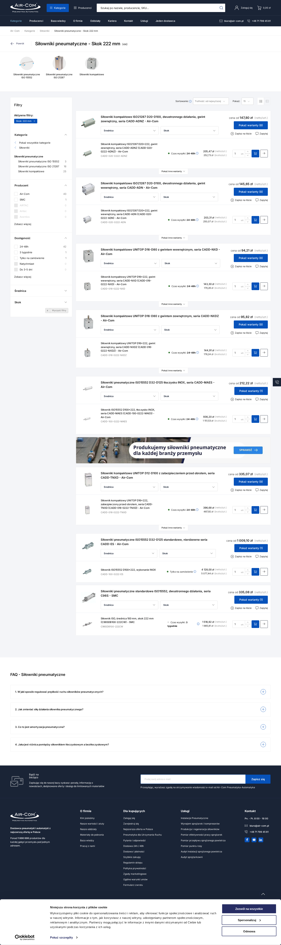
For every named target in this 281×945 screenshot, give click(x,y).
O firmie (78, 20)
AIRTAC (43, 205)
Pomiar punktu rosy (191, 846)
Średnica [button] (20, 290)
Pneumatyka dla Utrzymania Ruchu (142, 834)
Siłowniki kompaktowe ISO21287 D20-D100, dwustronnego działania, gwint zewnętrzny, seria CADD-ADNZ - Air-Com (153, 119)
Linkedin (260, 839)
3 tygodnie (43, 252)
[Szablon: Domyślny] (260, 101)
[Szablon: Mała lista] (267, 101)
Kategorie (60, 7)
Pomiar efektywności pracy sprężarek (201, 834)
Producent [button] (21, 185)
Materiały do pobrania (92, 834)
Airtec (43, 211)
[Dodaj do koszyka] (255, 153)
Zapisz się (258, 779)
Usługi (144, 20)
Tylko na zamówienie (43, 258)
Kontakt (128, 20)
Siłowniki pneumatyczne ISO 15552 (42, 161)
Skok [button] (18, 302)
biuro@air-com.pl (234, 20)
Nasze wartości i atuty (92, 823)
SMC (43, 199)
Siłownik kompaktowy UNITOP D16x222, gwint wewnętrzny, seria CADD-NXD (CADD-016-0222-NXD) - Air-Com (128, 280)
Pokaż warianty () (251, 125)
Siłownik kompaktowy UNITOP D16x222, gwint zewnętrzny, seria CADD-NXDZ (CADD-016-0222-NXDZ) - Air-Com (128, 347)
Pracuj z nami (87, 846)
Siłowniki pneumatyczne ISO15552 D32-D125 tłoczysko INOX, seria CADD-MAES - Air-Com (157, 385)
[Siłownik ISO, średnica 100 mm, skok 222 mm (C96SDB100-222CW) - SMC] (87, 624)
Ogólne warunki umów (135, 879)
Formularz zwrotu (133, 885)
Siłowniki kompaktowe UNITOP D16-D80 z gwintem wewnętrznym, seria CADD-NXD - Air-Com (160, 252)
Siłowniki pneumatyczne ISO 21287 (42, 166)
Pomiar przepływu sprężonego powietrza (203, 840)
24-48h (43, 246)
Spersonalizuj (247, 920)
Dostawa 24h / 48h (133, 846)
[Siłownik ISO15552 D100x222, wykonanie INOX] (87, 571)
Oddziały (95, 20)
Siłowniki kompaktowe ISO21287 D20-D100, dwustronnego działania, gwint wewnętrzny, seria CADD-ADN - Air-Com (153, 185)
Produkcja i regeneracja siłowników (200, 829)
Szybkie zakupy (132, 857)
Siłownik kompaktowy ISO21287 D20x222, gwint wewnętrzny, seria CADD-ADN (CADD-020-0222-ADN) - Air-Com (129, 214)
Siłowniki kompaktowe (42, 171)
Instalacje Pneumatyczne (194, 818)
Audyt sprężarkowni (192, 857)
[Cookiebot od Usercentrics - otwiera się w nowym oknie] (24, 937)
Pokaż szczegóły (61, 937)
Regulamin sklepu (132, 862)
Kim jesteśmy (87, 818)
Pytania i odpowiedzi (134, 840)
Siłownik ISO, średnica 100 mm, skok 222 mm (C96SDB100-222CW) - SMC (127, 620)
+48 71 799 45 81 (261, 20)
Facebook (247, 839)
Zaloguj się (129, 818)
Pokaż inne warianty (172, 171)
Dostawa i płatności (133, 851)
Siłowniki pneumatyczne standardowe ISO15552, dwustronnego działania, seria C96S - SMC (156, 593)
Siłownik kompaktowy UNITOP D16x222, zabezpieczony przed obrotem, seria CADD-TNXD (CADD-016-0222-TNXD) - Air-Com (127, 504)
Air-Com (43, 194)
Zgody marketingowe (134, 873)
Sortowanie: (182, 101)
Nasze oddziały (88, 829)
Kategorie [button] (21, 134)
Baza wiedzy (58, 20)
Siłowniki (24, 147)
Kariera (112, 20)
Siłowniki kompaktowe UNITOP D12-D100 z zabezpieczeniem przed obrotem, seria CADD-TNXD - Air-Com (158, 475)
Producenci (85, 7)
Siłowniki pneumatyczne (28, 156)
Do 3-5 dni (43, 269)
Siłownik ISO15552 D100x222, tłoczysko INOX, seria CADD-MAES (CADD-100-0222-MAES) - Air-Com (128, 413)
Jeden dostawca (165, 20)
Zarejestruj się (131, 823)
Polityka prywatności (134, 868)
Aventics (43, 216)
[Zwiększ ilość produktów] (248, 152)
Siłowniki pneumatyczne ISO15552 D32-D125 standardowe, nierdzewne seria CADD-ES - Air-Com (154, 542)
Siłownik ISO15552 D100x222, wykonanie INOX (128, 569)
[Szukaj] (221, 8)
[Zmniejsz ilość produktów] (248, 155)
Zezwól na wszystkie (249, 908)
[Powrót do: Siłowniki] (20, 43)
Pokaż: (236, 101)
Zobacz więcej (22, 224)
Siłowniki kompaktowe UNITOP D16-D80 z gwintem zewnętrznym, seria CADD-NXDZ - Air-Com (160, 318)
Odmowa (249, 931)
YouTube (254, 839)
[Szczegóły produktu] (264, 153)
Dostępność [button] (22, 238)
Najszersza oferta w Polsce (138, 829)
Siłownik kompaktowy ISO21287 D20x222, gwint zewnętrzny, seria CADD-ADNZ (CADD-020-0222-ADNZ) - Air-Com (129, 147)
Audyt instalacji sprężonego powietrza (201, 851)
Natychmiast (43, 263)
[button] (130, 130)
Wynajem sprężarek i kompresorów (200, 823)
